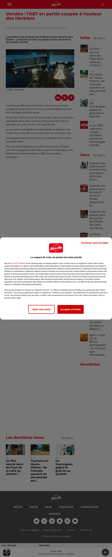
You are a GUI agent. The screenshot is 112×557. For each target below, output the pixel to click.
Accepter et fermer (70, 309)
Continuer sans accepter (94, 242)
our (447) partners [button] (18, 263)
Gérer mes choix (41, 309)
